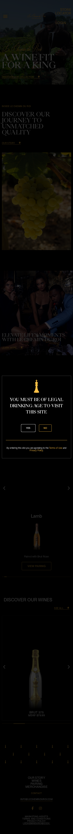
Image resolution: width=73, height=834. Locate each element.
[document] (36, 417)
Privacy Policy (36, 450)
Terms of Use (55, 448)
